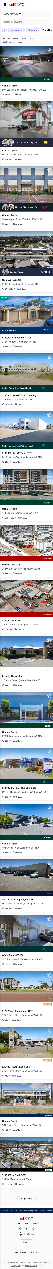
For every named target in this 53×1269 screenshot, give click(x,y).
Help (27, 1223)
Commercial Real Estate (17, 4)
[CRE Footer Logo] (26, 1218)
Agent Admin (29, 1234)
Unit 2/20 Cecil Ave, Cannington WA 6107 (23, 154)
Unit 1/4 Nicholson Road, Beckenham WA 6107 (26, 792)
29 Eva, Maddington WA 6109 (17, 1179)
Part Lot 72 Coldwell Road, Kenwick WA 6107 (25, 90)
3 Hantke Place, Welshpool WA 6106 (21, 624)
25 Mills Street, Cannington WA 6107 (21, 341)
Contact (16, 1223)
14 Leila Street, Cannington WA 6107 (21, 513)
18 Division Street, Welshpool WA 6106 (22, 568)
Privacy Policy (18, 1266)
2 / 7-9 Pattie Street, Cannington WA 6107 (24, 1071)
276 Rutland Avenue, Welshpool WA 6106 (24, 736)
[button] (4, 61)
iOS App (36, 1223)
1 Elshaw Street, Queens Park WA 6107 (22, 680)
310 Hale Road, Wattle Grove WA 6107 (22, 284)
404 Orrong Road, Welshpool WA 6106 (22, 847)
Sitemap (37, 1252)
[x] (33, 1228)
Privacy (17, 1252)
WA (21, 1211)
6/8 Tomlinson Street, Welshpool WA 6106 (24, 457)
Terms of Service (34, 1266)
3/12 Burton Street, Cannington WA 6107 (23, 1125)
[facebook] (20, 1228)
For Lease (14, 1211)
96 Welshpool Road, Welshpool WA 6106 (23, 219)
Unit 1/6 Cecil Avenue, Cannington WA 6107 (25, 903)
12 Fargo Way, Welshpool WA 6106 (20, 399)
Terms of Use (26, 1252)
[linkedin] (27, 1228)
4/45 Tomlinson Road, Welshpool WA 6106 (24, 959)
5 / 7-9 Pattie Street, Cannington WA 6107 (24, 1015)
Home (5, 1211)
